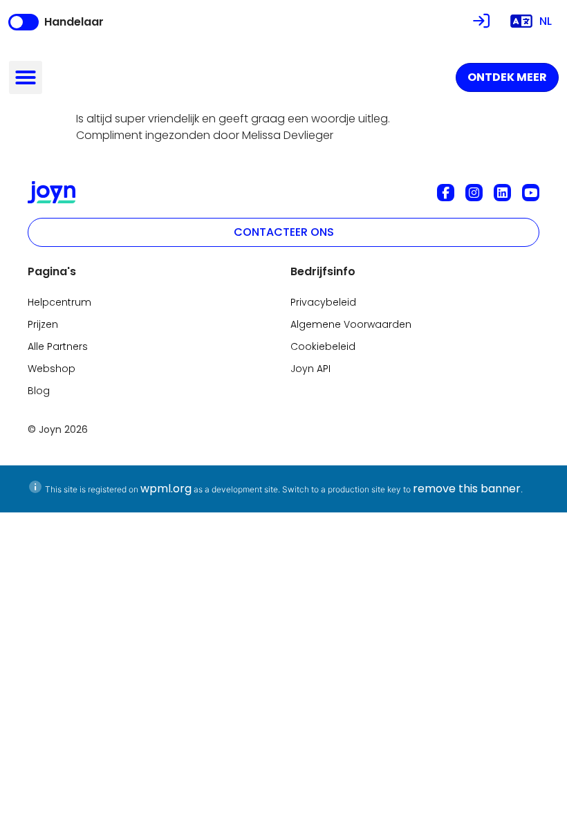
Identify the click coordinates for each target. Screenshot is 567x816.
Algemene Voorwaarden (350, 324)
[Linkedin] (502, 192)
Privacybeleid (323, 302)
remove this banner (467, 489)
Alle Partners (58, 346)
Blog (39, 391)
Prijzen (43, 324)
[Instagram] (474, 192)
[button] (25, 77)
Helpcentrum (59, 302)
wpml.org (166, 489)
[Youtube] (530, 192)
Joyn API (310, 368)
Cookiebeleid (322, 346)
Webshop (51, 368)
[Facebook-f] (445, 192)
